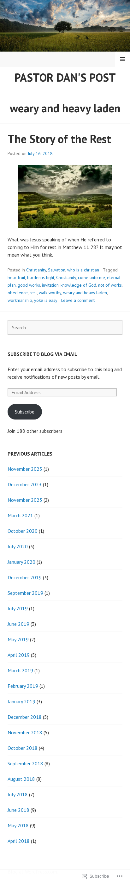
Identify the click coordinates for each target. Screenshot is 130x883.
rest (33, 292)
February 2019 (23, 686)
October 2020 (23, 531)
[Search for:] (65, 327)
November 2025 (25, 469)
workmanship (20, 300)
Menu (122, 59)
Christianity (36, 270)
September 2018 (25, 763)
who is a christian (83, 270)
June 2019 (18, 624)
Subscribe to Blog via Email (42, 354)
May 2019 (18, 639)
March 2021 (20, 515)
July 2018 (18, 794)
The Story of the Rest (59, 138)
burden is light (40, 277)
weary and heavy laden (85, 292)
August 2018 (21, 779)
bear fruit (16, 277)
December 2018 (25, 717)
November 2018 (25, 732)
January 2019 (21, 701)
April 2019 (19, 655)
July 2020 (18, 546)
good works (29, 285)
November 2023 (25, 500)
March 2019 (20, 670)
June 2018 (18, 810)
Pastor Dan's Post (65, 77)
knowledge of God (78, 285)
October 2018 (23, 748)
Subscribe (24, 411)
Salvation (56, 270)
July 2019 (18, 608)
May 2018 (18, 825)
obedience (18, 292)
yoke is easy (45, 300)
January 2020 (21, 562)
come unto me (91, 277)
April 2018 (19, 841)
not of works (110, 285)
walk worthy (50, 292)
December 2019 (25, 577)
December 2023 (25, 484)
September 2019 (25, 593)
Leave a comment (78, 300)
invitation (50, 285)
